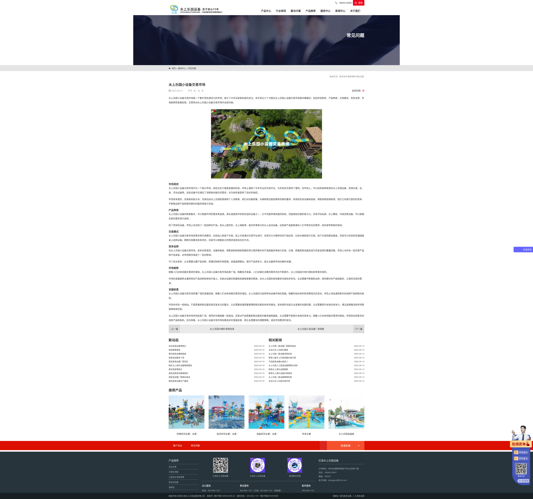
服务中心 (325, 11)
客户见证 (177, 445)
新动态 (174, 340)
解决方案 (296, 11)
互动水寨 (172, 466)
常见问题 (192, 68)
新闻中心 (340, 11)
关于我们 (355, 11)
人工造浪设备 (358, 495)
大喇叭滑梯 (173, 471)
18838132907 (345, 2)
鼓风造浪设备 (345, 495)
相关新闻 (275, 340)
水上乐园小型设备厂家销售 (330, 328)
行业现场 (281, 11)
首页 (174, 68)
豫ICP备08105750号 (269, 495)
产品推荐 (311, 11)
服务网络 (351, 76)
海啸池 (171, 487)
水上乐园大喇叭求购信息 (202, 328)
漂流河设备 (173, 482)
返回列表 (356, 90)
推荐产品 (175, 390)
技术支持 (343, 76)
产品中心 (266, 11)
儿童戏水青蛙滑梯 (176, 477)
